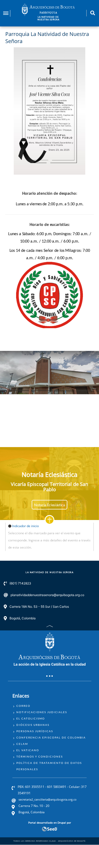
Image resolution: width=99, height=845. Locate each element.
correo (23, 705)
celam (22, 743)
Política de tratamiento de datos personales (49, 766)
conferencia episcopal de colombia (51, 737)
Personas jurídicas (34, 731)
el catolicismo (30, 718)
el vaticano (27, 750)
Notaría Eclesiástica (49, 505)
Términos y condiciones (39, 756)
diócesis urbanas (32, 724)
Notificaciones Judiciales (41, 712)
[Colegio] (49, 295)
